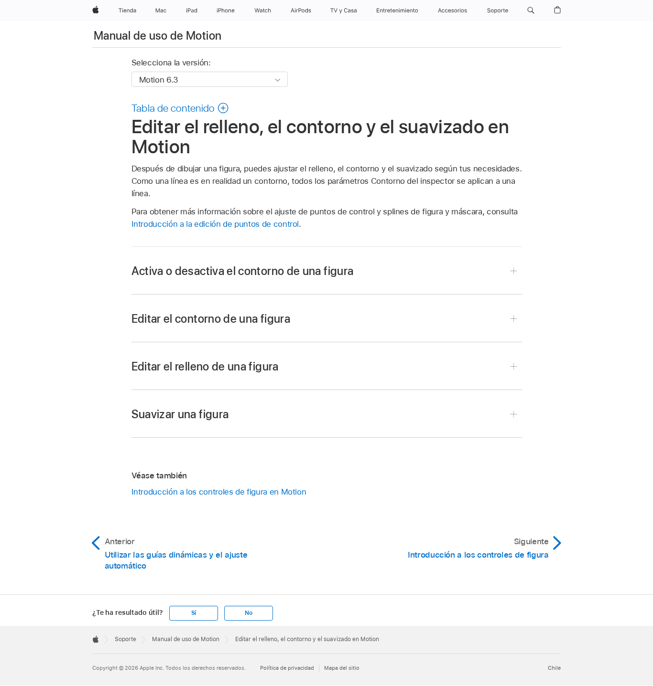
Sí (193, 613)
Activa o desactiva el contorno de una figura (242, 271)
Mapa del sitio (341, 668)
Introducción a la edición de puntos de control (215, 224)
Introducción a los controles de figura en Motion (218, 491)
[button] (530, 10)
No (248, 613)
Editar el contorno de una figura (211, 319)
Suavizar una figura (180, 414)
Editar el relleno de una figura (205, 366)
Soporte (125, 639)
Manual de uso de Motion (157, 35)
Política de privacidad (287, 668)
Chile (554, 668)
